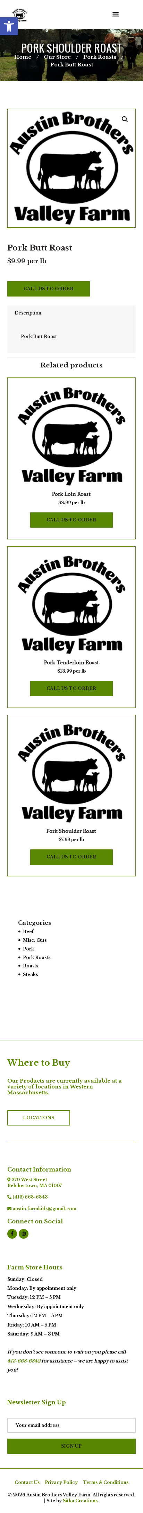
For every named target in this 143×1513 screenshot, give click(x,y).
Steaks (30, 974)
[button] (9, 26)
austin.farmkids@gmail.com (44, 1208)
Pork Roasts (99, 57)
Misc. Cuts (35, 940)
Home (22, 57)
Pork (28, 948)
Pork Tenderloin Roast (71, 662)
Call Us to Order (48, 288)
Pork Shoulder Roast (71, 47)
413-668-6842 (23, 1361)
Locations (38, 1117)
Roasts (30, 965)
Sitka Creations (80, 1500)
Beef (28, 931)
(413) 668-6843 (29, 1197)
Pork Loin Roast (71, 494)
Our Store (57, 57)
